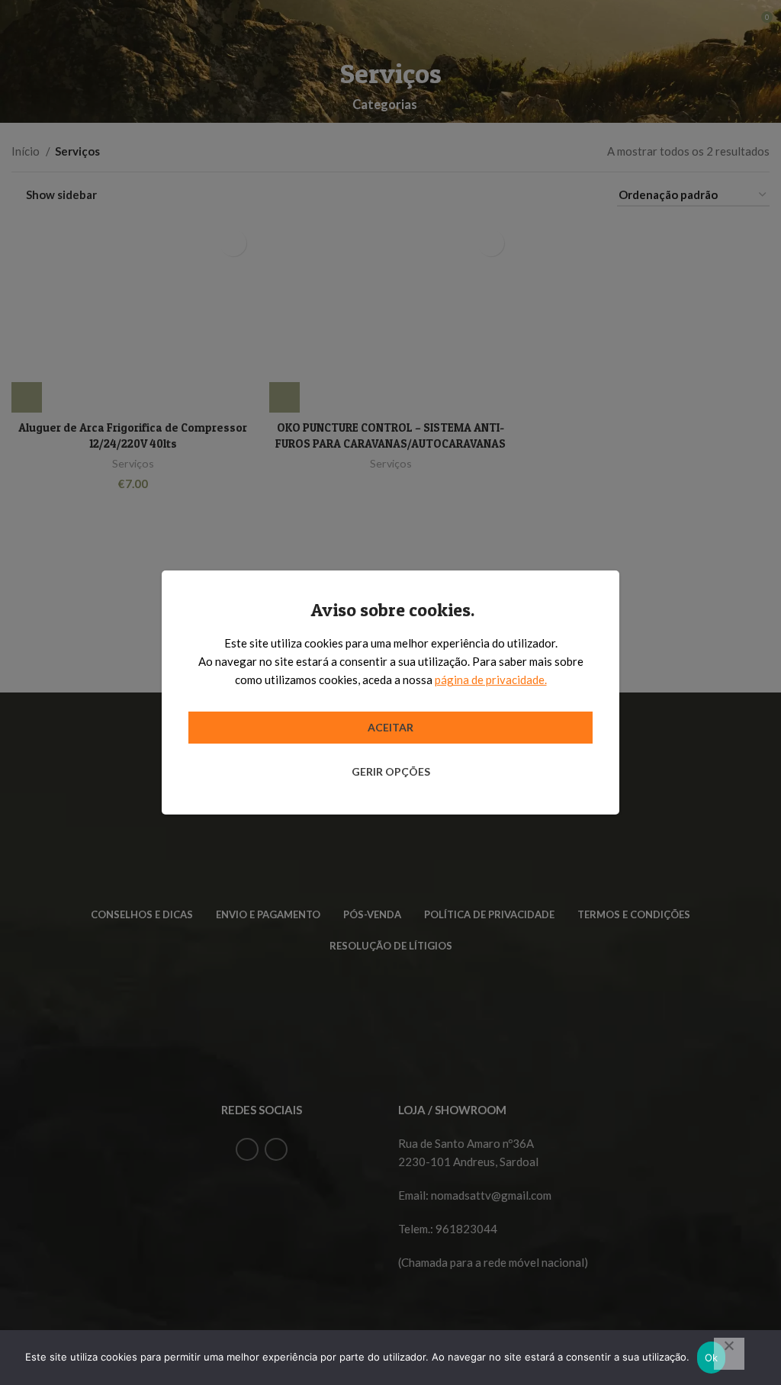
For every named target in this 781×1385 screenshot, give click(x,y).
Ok (711, 1357)
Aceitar (390, 727)
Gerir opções (391, 771)
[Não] (729, 1354)
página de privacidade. (491, 679)
